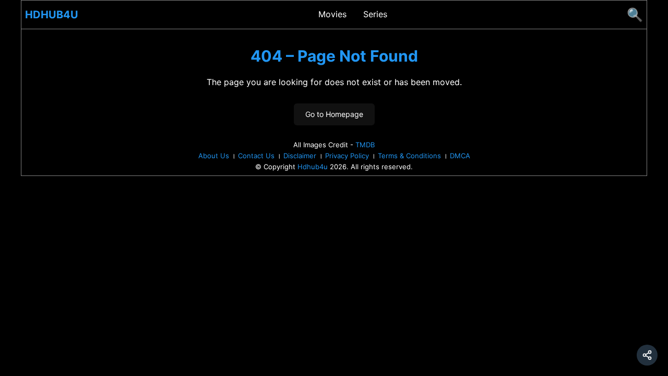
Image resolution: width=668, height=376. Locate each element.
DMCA (460, 155)
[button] (647, 355)
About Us (213, 155)
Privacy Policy (347, 155)
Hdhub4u (51, 14)
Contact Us (256, 155)
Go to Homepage (334, 114)
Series (375, 14)
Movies (332, 14)
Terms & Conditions (409, 155)
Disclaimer (299, 155)
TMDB (365, 144)
